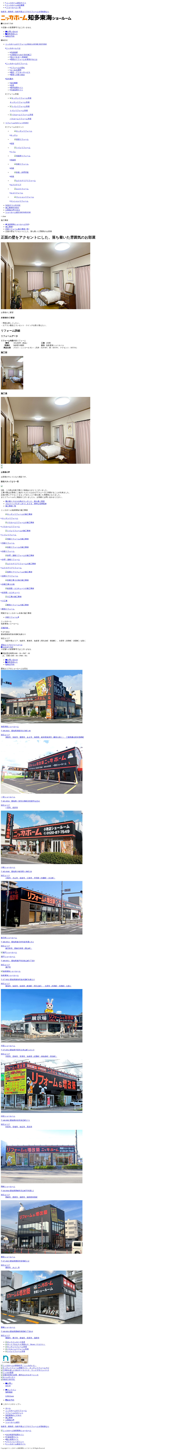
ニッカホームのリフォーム (26, 44)
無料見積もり (12, 34)
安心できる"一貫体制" (19, 57)
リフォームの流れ (17, 68)
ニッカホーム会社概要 (15, 5)
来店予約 (10, 36)
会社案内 (9, 79)
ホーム (8, 1408)
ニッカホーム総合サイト (16, 3)
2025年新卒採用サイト (15, 1435)
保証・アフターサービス (20, 72)
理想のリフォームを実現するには (23, 59)
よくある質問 (15, 70)
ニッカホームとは (13, 48)
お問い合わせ (12, 32)
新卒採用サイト (16, 88)
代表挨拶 (14, 52)
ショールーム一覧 (13, 7)
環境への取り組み (17, 75)
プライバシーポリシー (15, 1442)
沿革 (12, 85)
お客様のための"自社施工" (21, 55)
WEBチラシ (12, 205)
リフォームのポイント (17, 123)
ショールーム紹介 (17, 212)
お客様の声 (12, 210)
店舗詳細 (4, 628)
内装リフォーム (11, 617)
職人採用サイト (12, 1439)
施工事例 (12, 208)
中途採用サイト (16, 90)
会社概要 (14, 83)
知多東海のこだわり (13, 1415)
